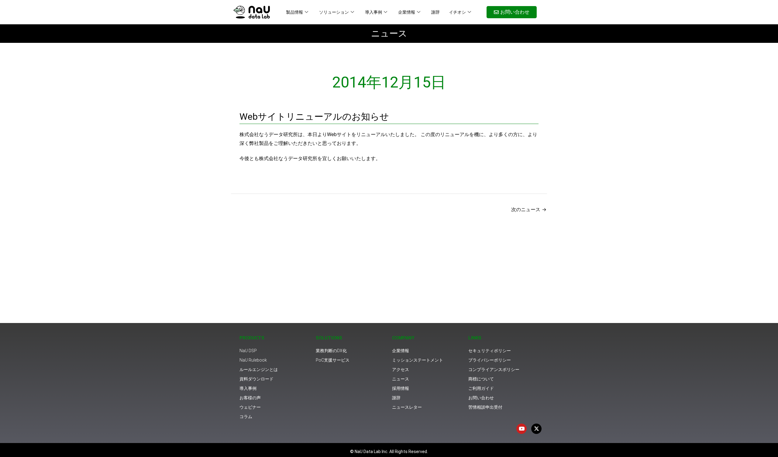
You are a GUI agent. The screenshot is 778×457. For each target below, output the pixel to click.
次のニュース (528, 209)
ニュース (389, 33)
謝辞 (435, 12)
